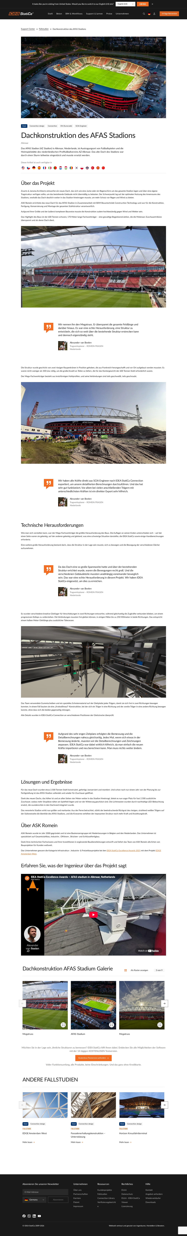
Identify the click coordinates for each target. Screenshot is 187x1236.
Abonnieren (58, 1200)
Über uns (77, 1190)
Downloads (151, 1202)
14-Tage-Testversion (169, 14)
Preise (109, 14)
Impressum (78, 1206)
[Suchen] (144, 13)
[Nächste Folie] (164, 1003)
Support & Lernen (94, 14)
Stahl (50, 14)
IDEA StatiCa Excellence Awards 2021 (123, 851)
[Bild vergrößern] (93, 77)
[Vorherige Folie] (22, 1003)
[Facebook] (24, 1216)
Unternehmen (122, 14)
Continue (142, 4)
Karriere (77, 1198)
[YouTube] (39, 1216)
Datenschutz (127, 1194)
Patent (76, 1202)
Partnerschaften (80, 1194)
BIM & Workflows (74, 14)
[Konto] (154, 13)
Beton (59, 14)
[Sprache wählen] (149, 13)
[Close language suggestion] (152, 4)
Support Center (28, 29)
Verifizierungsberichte (106, 1204)
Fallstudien (44, 29)
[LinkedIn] (34, 1216)
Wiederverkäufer (153, 1198)
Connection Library (106, 1198)
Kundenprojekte (104, 1190)
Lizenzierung (127, 1206)
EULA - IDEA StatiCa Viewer (130, 1200)
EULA (124, 1190)
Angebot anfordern (154, 1194)
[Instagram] (29, 1216)
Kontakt (149, 1190)
